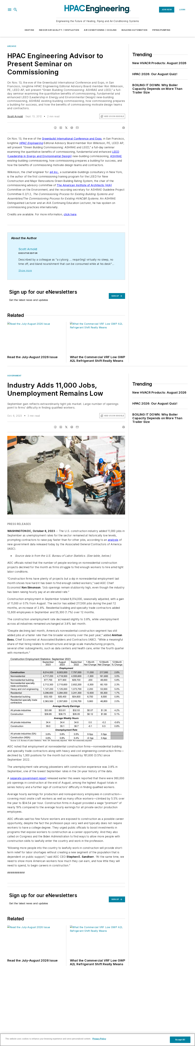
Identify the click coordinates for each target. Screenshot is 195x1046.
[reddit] (71, 127)
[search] (15, 9)
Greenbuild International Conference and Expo (72, 138)
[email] (77, 127)
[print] (123, 127)
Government (14, 375)
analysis (113, 539)
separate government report (28, 778)
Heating (29, 30)
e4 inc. (54, 172)
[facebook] (55, 127)
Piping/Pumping (161, 30)
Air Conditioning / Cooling (100, 30)
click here (70, 214)
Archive (11, 46)
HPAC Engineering (31, 143)
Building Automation (134, 30)
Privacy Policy (99, 1039)
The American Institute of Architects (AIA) (84, 185)
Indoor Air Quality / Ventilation (59, 30)
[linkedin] (60, 127)
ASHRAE (116, 156)
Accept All (180, 1040)
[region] (97, 1039)
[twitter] (66, 127)
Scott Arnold (15, 116)
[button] (9, 9)
